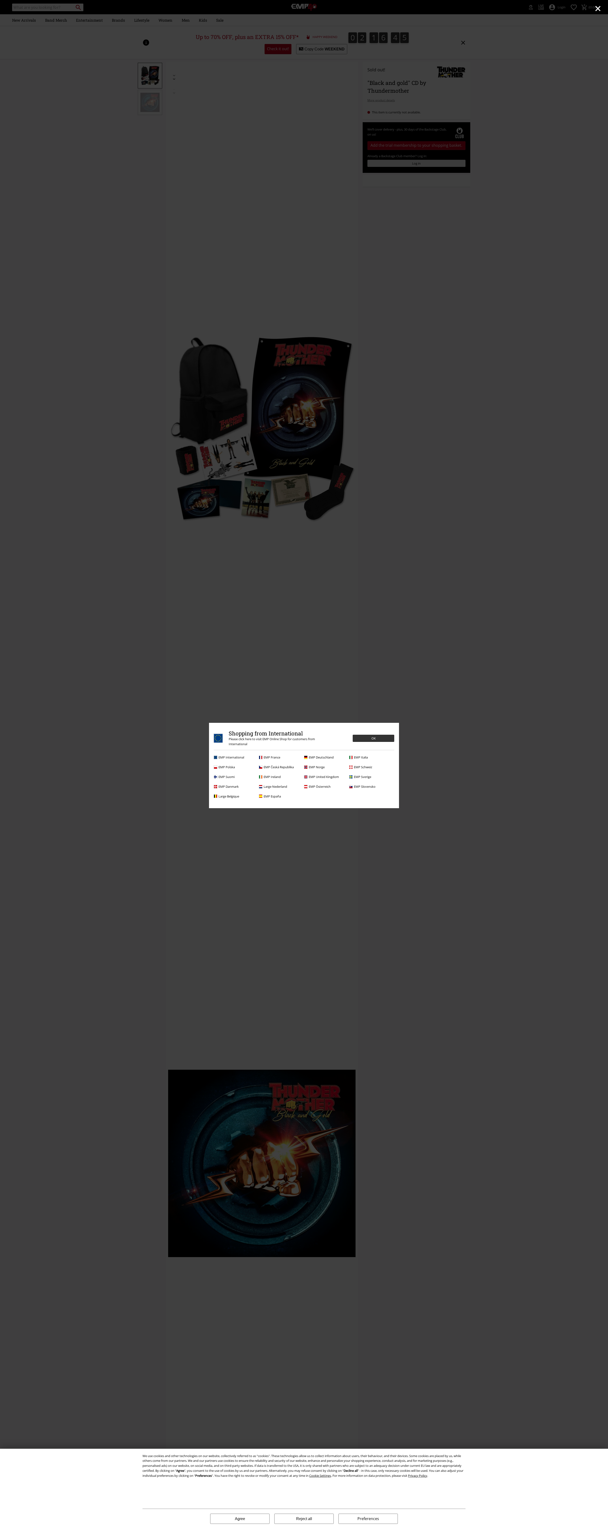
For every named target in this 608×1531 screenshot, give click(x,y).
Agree (240, 1519)
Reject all (304, 1519)
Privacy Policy (417, 1475)
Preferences (368, 1518)
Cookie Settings (320, 1475)
